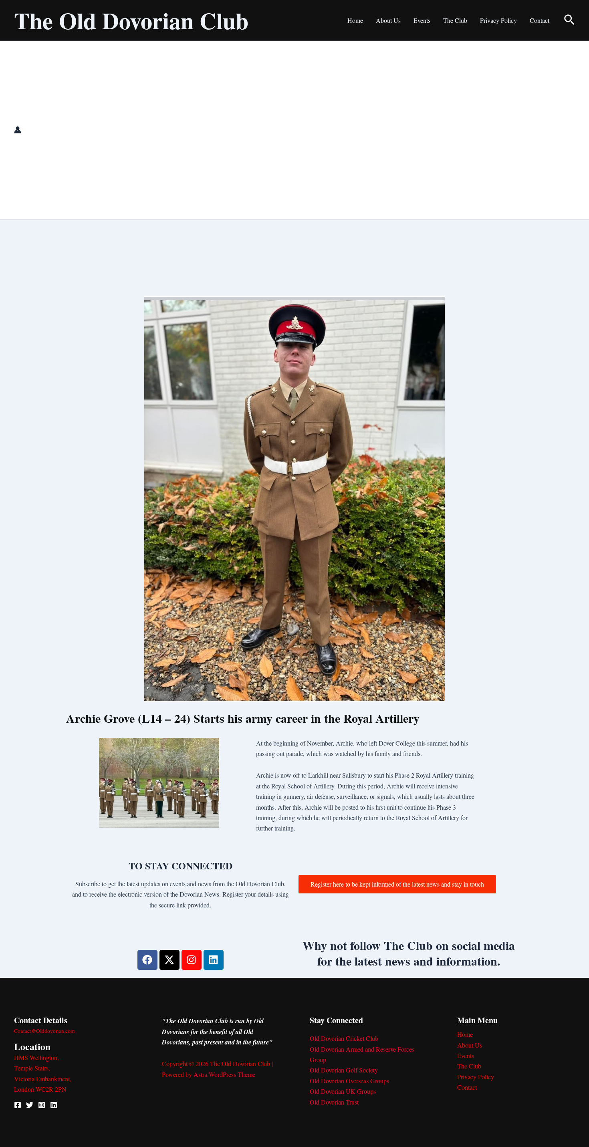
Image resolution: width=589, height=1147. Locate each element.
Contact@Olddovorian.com (44, 1030)
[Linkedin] (53, 1105)
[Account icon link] (17, 129)
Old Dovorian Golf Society (344, 1070)
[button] (569, 20)
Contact (539, 20)
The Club (455, 20)
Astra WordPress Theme (224, 1074)
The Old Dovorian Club (131, 20)
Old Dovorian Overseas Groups (349, 1080)
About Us (388, 20)
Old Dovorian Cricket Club (344, 1038)
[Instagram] (41, 1105)
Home (355, 20)
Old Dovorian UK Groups (343, 1091)
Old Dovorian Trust (334, 1102)
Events (422, 20)
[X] (29, 1105)
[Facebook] (17, 1105)
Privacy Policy (498, 20)
